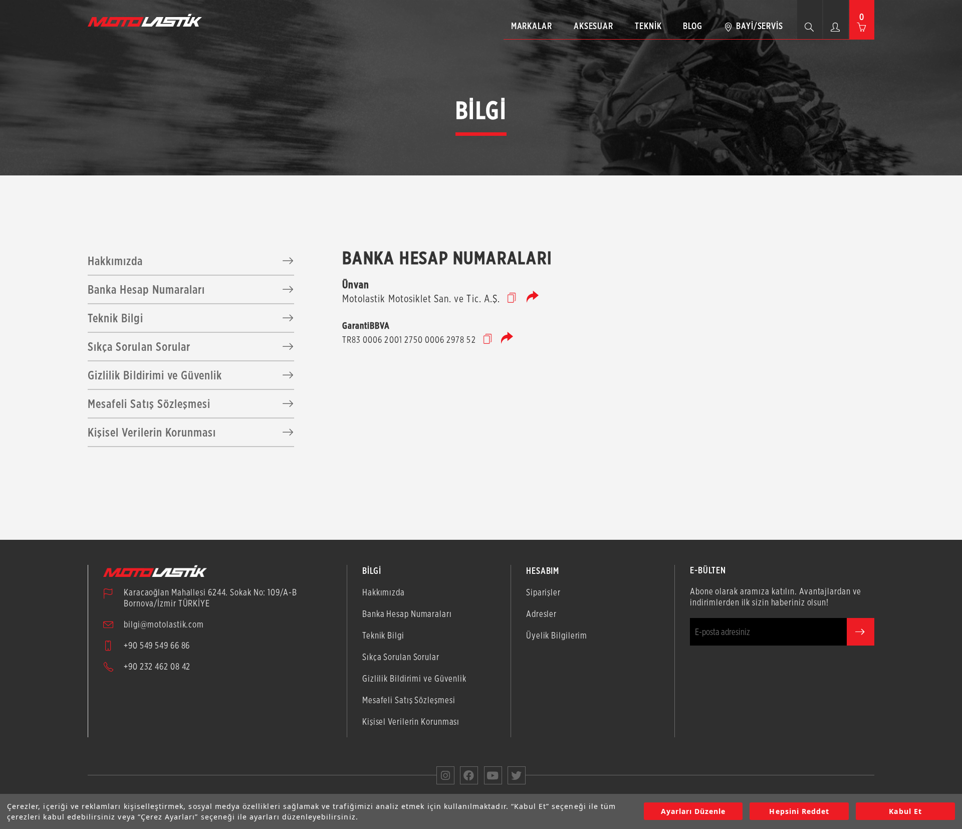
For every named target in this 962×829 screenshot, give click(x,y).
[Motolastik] (148, 20)
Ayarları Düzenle (693, 811)
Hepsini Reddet (799, 811)
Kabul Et (905, 811)
